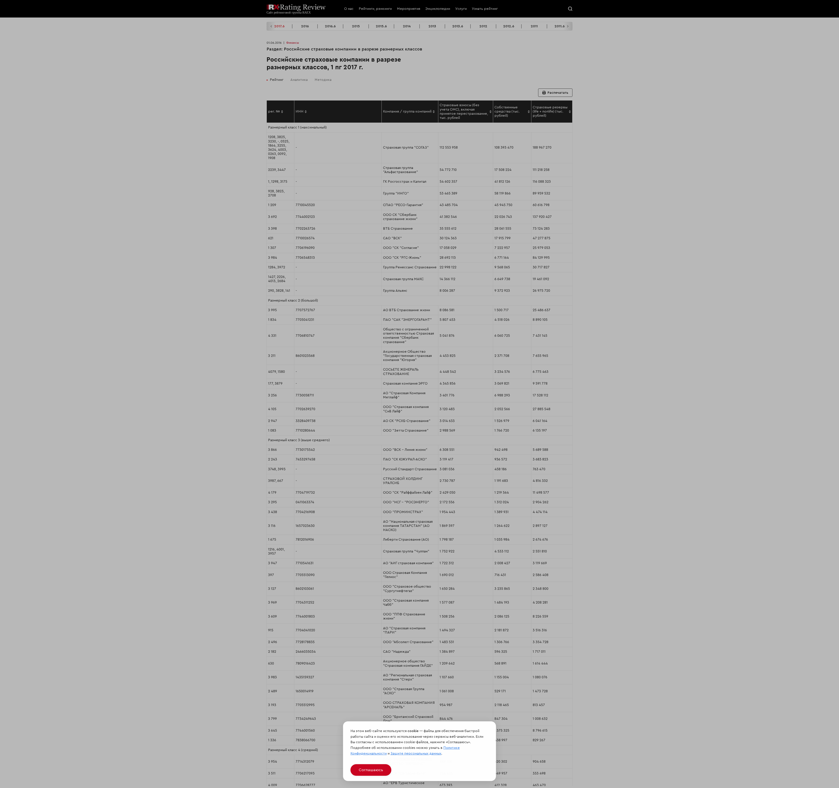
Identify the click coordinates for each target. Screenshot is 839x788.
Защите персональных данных (415, 753)
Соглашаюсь (371, 770)
